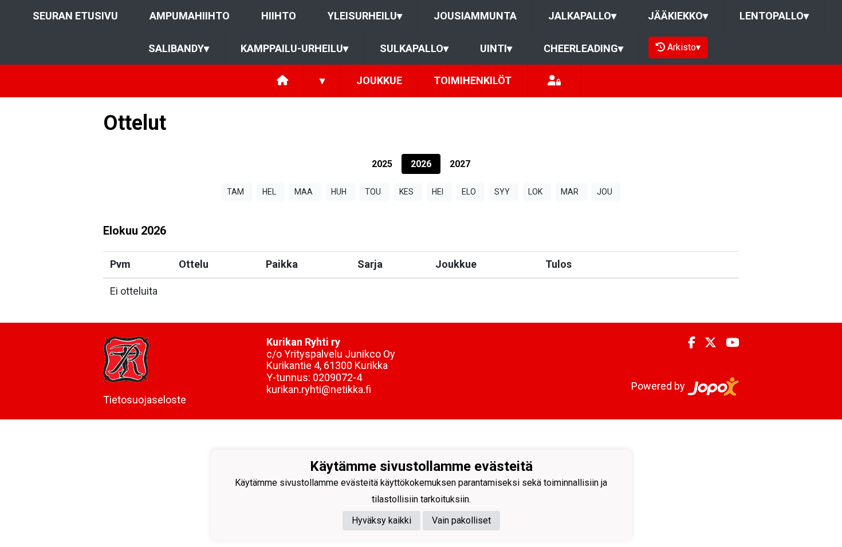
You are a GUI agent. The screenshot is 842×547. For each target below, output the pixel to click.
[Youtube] (728, 342)
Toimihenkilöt (473, 80)
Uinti (496, 48)
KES (406, 191)
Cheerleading (583, 48)
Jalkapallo (582, 16)
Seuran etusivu (75, 16)
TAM (235, 191)
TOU (373, 191)
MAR (570, 191)
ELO (469, 191)
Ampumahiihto (189, 16)
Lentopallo (774, 16)
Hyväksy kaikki (381, 520)
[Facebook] (687, 342)
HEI (437, 191)
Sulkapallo (414, 48)
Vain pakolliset (461, 520)
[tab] (382, 164)
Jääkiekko (678, 16)
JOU (604, 191)
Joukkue (379, 80)
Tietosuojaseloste (144, 400)
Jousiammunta (475, 16)
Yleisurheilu (365, 16)
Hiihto (278, 16)
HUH (339, 191)
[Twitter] (706, 342)
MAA (303, 191)
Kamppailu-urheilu (294, 48)
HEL (269, 191)
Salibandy (178, 48)
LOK (535, 191)
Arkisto (684, 47)
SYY (502, 191)
